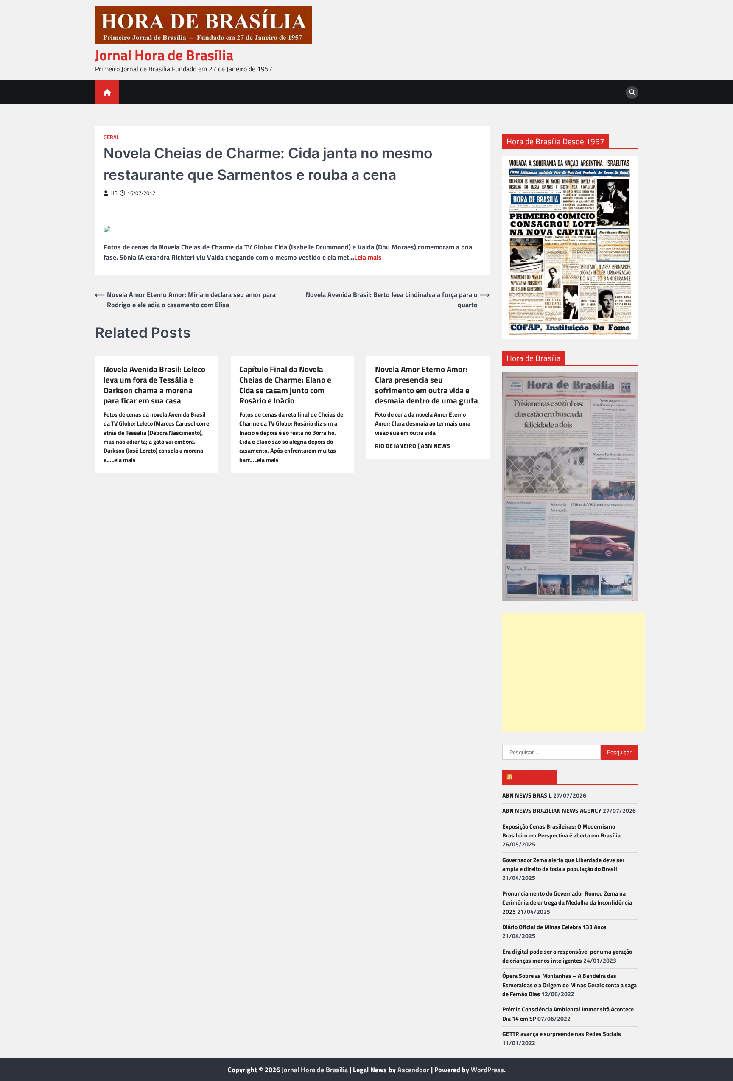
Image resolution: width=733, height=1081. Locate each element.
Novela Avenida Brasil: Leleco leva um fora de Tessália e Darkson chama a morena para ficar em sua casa (154, 385)
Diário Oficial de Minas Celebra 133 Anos (554, 927)
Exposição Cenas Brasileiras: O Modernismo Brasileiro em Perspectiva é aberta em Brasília (561, 831)
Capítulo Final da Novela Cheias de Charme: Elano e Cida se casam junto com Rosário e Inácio (285, 385)
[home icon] (107, 92)
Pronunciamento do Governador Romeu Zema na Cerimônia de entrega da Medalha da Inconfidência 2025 (567, 902)
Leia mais (368, 257)
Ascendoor (413, 1069)
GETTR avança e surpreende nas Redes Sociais (561, 1034)
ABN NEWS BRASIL (527, 795)
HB (114, 193)
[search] (632, 92)
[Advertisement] (573, 672)
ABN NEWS (533, 776)
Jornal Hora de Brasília (164, 55)
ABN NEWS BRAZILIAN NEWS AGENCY (552, 810)
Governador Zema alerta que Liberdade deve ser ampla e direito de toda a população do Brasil (563, 864)
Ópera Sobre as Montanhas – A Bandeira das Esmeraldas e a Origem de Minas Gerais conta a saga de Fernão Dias (569, 985)
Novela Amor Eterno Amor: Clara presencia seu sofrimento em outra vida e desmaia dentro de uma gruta (426, 385)
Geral (111, 137)
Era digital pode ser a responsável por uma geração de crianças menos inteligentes (567, 956)
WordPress (487, 1069)
